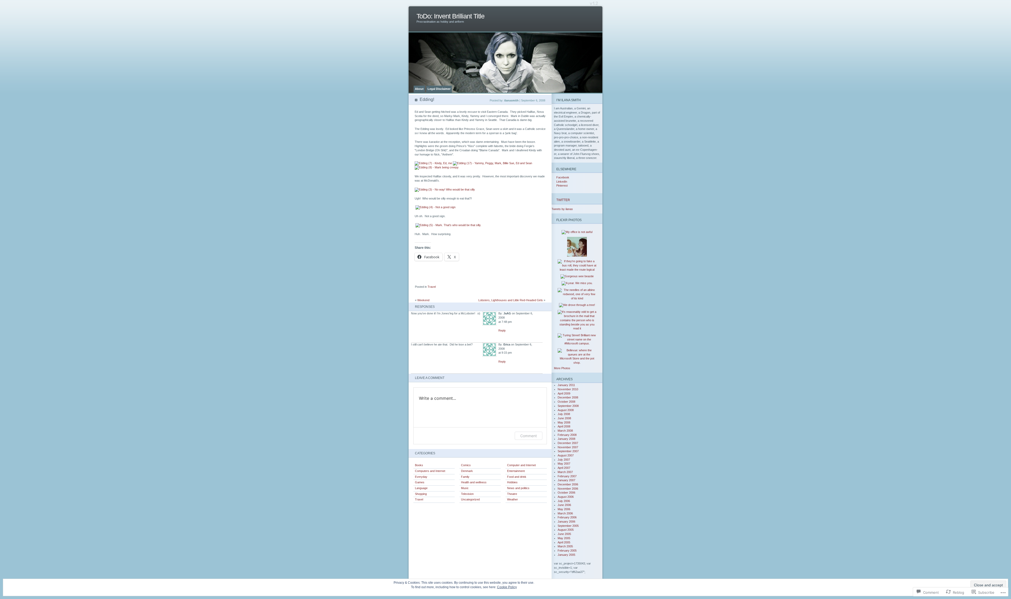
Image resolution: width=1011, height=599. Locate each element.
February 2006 (567, 517)
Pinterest (562, 185)
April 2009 (564, 393)
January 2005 (566, 554)
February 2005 (567, 550)
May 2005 (564, 538)
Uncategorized (470, 499)
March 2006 (565, 513)
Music (465, 488)
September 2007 (568, 451)
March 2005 (565, 546)
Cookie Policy (507, 587)
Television (467, 493)
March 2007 (565, 472)
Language (421, 488)
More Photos (562, 368)
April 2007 (564, 467)
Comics (466, 465)
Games (419, 482)
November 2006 (568, 488)
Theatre (512, 493)
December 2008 (568, 397)
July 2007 (564, 459)
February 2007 (567, 476)
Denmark (467, 471)
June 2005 (564, 533)
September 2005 (568, 525)
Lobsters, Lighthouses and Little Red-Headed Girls (510, 300)
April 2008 (564, 426)
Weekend (423, 300)
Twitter (563, 200)
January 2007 (566, 480)
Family (465, 476)
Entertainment (516, 471)
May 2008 (564, 422)
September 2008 (568, 405)
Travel (432, 286)
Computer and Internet (521, 465)
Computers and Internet (430, 471)
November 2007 (568, 447)
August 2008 (566, 410)
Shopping (421, 493)
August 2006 (566, 496)
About (419, 88)
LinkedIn (561, 181)
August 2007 (566, 455)
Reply (502, 330)
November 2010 (568, 389)
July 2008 (564, 414)
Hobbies (512, 482)
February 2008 (567, 434)
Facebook (562, 177)
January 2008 (566, 438)
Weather (512, 499)
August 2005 (566, 529)
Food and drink (516, 476)
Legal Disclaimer (439, 88)
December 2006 (568, 484)
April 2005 (564, 542)
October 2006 (566, 492)
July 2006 (564, 501)
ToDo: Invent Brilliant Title (450, 16)
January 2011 (566, 385)
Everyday (421, 476)
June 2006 (564, 505)
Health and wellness (474, 482)
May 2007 (564, 463)
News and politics (518, 488)
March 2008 (565, 430)
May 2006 (564, 509)
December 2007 (568, 443)
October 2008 (566, 401)
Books (419, 465)
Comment (528, 436)
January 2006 (566, 521)
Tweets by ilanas (562, 209)
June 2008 (564, 418)
